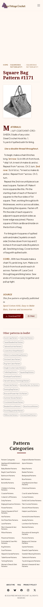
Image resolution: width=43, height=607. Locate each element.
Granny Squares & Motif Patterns (9, 512)
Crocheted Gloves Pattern (13, 402)
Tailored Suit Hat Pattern (13, 346)
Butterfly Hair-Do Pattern (29, 385)
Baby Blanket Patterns (9, 469)
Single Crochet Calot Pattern (14, 368)
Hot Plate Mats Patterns (9, 520)
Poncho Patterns (28, 538)
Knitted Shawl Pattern (28, 415)
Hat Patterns (5, 517)
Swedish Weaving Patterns (31, 554)
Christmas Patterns (29, 488)
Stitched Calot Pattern (12, 359)
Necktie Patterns (28, 527)
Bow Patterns (26, 479)
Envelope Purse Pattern (12, 376)
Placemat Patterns (8, 538)
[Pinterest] (8, 590)
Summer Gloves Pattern (12, 398)
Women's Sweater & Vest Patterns (31, 565)
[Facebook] (21, 590)
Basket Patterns (27, 472)
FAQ (19, 585)
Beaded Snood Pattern (12, 406)
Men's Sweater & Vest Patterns (8, 528)
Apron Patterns (27, 463)
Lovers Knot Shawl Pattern (13, 351)
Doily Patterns (6, 500)
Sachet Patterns (27, 547)
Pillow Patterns (6, 532)
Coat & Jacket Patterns (30, 493)
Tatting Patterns (7, 561)
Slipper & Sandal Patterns (10, 554)
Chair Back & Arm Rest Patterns (29, 483)
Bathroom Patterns (8, 476)
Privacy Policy (30, 585)
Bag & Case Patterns (8, 472)
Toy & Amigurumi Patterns (31, 561)
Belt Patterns (5, 479)
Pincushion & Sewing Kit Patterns (30, 533)
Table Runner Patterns (9, 557)
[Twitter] (34, 590)
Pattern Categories (8, 460)
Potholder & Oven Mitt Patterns (9, 542)
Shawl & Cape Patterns (30, 550)
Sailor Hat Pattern (26, 338)
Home (5, 65)
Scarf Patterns (6, 550)
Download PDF (14, 316)
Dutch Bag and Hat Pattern (13, 411)
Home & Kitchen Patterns (31, 517)
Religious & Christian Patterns (29, 542)
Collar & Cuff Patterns (9, 497)
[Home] (13, 4)
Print (32, 316)
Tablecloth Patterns (29, 557)
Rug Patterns (5, 547)
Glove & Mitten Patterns (30, 508)
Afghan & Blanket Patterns (31, 460)
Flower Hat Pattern (11, 385)
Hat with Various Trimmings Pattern (16, 381)
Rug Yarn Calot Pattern (12, 364)
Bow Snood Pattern (31, 406)
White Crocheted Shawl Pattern (15, 355)
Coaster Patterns (7, 493)
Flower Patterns (6, 508)
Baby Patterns (27, 469)
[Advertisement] (21, 33)
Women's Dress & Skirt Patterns (9, 565)
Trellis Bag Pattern (10, 372)
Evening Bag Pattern (11, 389)
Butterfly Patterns (7, 483)
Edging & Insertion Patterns (11, 504)
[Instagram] (28, 590)
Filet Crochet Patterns (29, 504)
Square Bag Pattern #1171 (16, 66)
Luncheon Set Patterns (30, 524)
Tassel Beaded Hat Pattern (13, 342)
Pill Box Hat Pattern (11, 415)
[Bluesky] (14, 590)
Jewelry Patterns (27, 520)
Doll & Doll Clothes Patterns (31, 500)
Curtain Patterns (28, 497)
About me (10, 585)
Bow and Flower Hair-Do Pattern (15, 394)
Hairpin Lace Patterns (29, 511)
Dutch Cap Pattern (10, 338)
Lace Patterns (6, 524)
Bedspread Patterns (29, 476)
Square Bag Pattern (27, 372)
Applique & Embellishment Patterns (10, 464)
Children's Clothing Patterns (8, 489)
